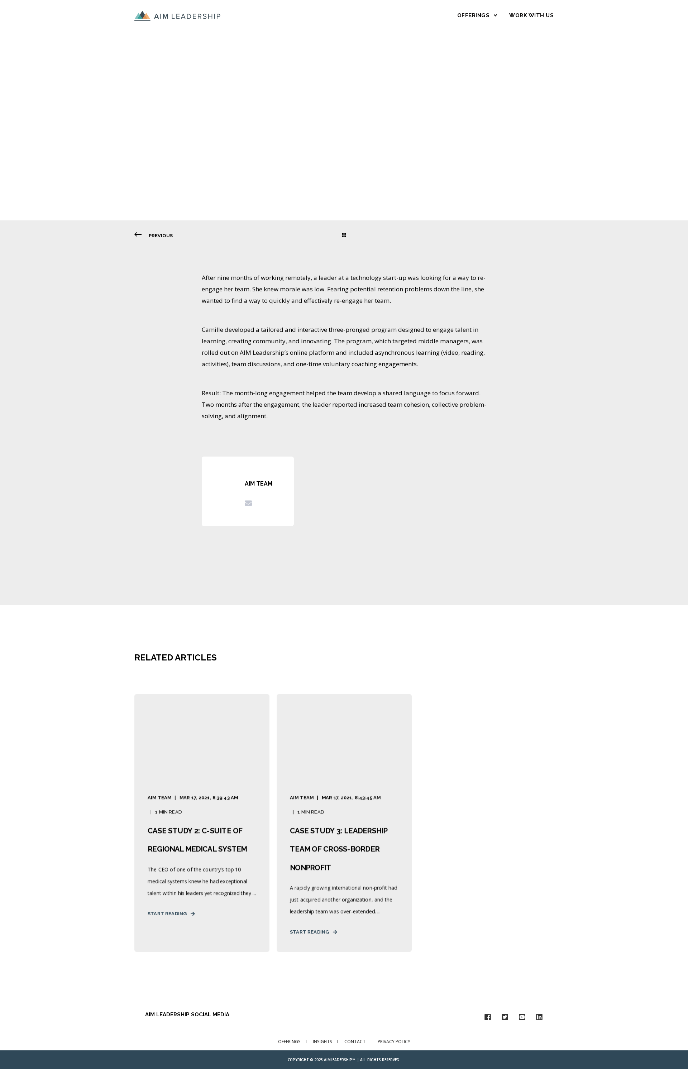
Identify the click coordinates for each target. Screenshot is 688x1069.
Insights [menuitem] (322, 1042)
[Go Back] (344, 236)
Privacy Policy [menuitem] (394, 1042)
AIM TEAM (160, 147)
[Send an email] (248, 503)
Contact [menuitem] (355, 1042)
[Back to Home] (177, 15)
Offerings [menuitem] (289, 1042)
